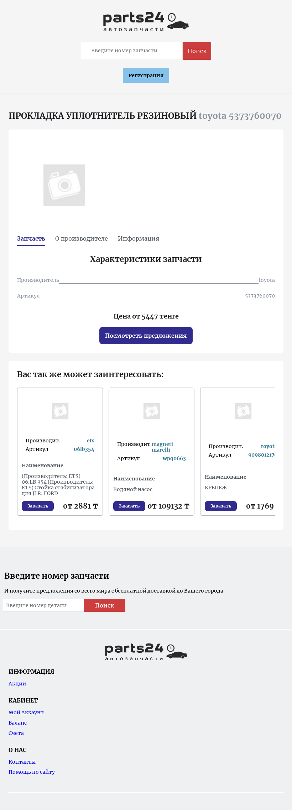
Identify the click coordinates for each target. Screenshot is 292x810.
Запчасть (31, 238)
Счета (16, 733)
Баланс (18, 723)
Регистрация (146, 75)
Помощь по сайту (32, 772)
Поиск (197, 50)
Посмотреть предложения (146, 335)
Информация (138, 238)
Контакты (22, 762)
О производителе (81, 238)
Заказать (37, 506)
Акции (17, 683)
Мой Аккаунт (26, 712)
